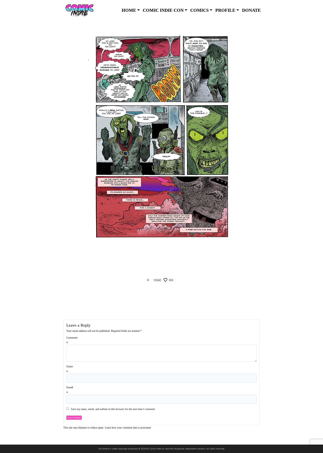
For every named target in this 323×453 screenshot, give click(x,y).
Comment (72, 337)
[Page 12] (166, 261)
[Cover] (147, 261)
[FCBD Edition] (176, 261)
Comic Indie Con (163, 10)
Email (69, 387)
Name (69, 366)
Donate (251, 10)
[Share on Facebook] (152, 269)
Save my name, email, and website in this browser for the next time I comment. (113, 409)
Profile (225, 10)
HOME (129, 10)
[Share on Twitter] (161, 269)
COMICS (199, 10)
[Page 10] (156, 261)
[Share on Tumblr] (171, 269)
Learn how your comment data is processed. (128, 427)
